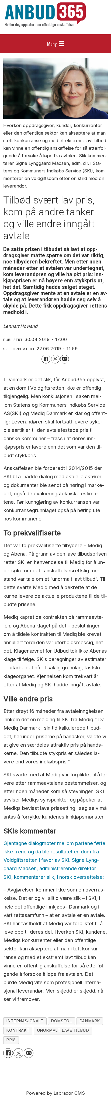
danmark (89, 1020)
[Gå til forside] (45, 14)
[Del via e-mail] (64, 359)
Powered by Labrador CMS (55, 1093)
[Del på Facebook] (45, 359)
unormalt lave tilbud (63, 1030)
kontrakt (17, 1030)
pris (11, 1039)
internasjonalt (24, 1020)
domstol (61, 1020)
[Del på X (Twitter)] (55, 359)
